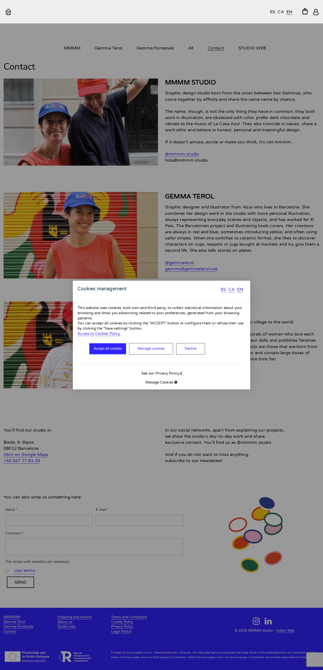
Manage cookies (151, 349)
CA (231, 289)
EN (240, 289)
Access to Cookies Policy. (99, 333)
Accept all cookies (108, 349)
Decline (190, 349)
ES (223, 289)
